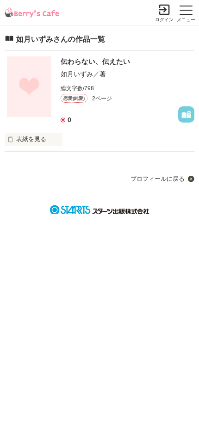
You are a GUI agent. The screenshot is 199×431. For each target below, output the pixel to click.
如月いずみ (77, 74)
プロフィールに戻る (158, 178)
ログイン (164, 19)
